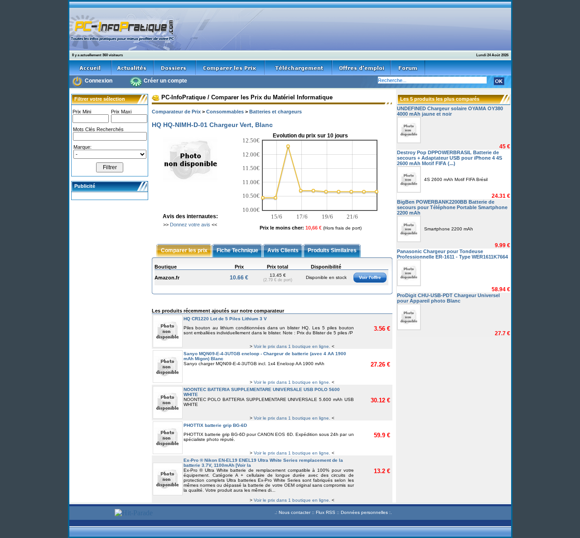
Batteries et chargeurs (275, 111)
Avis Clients (283, 250)
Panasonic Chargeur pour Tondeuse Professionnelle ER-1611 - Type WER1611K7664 (452, 254)
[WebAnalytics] (90, 514)
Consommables (225, 111)
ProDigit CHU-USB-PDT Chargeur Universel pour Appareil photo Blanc (448, 298)
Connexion (98, 81)
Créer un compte (165, 81)
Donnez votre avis (190, 224)
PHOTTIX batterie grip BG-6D (215, 425)
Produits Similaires (332, 250)
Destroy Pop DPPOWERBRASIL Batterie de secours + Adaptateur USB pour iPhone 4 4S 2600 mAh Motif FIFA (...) (449, 158)
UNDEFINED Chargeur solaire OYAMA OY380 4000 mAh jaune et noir (450, 111)
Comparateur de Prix (176, 111)
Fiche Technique (237, 250)
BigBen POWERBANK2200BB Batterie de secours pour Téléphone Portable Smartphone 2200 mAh (452, 207)
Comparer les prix (184, 250)
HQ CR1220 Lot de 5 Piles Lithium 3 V (225, 318)
